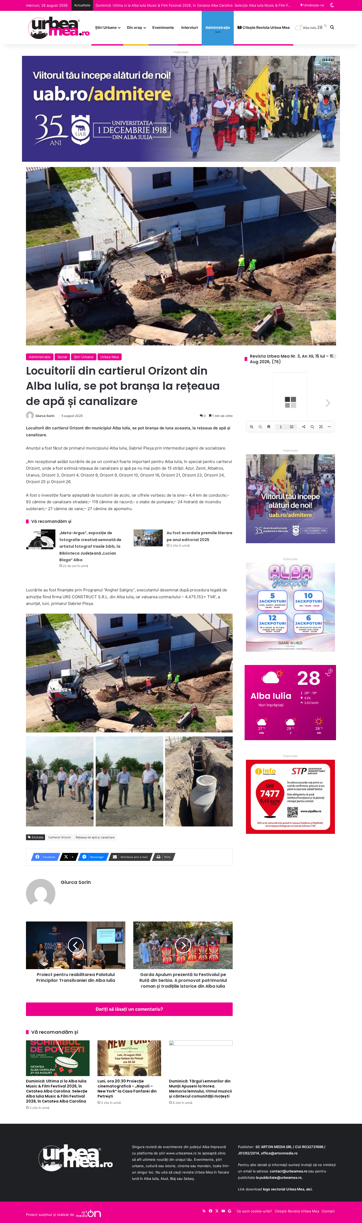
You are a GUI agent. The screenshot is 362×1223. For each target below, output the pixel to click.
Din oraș (134, 27)
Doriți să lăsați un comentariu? (129, 1009)
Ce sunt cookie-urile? (254, 1211)
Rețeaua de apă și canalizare (95, 837)
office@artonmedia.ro (279, 1153)
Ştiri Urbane (106, 27)
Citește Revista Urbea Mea (266, 27)
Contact (328, 1211)
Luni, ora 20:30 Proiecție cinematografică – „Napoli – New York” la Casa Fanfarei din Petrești (172, 5)
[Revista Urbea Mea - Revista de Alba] (58, 27)
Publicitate (181, 52)
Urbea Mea (109, 357)
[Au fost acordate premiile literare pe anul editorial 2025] (148, 537)
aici (309, 1189)
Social (62, 357)
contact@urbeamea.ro (288, 1171)
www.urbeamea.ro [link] (181, 1153)
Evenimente (163, 27)
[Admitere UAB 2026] (181, 108)
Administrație (217, 27)
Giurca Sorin (45, 416)
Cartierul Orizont (59, 837)
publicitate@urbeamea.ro (280, 1177)
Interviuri (189, 27)
